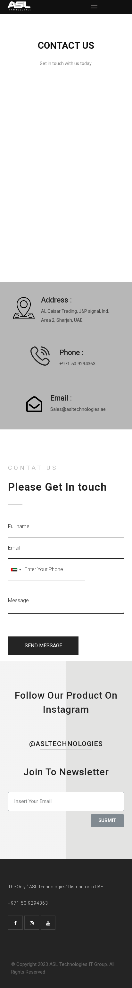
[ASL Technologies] (48, 6)
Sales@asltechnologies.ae (78, 409)
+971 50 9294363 (77, 364)
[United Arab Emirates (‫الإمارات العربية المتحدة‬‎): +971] (15, 569)
